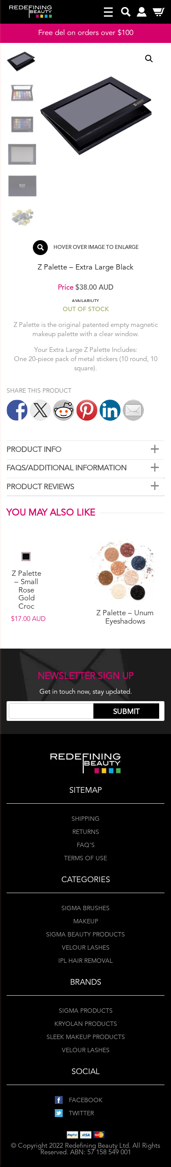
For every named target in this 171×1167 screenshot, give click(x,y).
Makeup (85, 922)
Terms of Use (85, 858)
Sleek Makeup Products (85, 1037)
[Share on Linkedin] (110, 410)
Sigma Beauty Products (85, 935)
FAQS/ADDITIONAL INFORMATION (67, 468)
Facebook (85, 1100)
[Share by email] (133, 410)
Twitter (80, 1113)
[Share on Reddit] (63, 410)
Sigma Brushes (85, 908)
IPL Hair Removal (85, 961)
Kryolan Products (85, 1024)
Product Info (34, 450)
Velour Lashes (86, 948)
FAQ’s (86, 845)
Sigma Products (86, 1011)
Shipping (85, 819)
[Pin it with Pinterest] (86, 410)
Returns (85, 832)
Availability (85, 301)
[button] (149, 59)
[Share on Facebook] (17, 410)
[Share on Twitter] (40, 410)
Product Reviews (40, 487)
